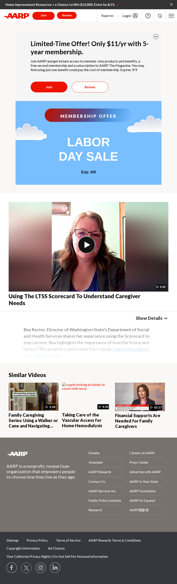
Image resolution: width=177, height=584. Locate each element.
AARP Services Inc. (102, 491)
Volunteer (95, 462)
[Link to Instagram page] (40, 567)
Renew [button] (67, 15)
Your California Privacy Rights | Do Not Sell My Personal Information (57, 556)
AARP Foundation (143, 491)
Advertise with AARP (145, 472)
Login (127, 16)
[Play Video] (86, 244)
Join (49, 87)
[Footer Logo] (36, 453)
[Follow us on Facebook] (11, 567)
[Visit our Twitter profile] (26, 567)
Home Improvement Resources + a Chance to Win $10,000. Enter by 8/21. (60, 4)
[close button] (155, 36)
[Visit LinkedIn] (55, 567)
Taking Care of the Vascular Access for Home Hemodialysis (82, 420)
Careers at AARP (142, 453)
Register (107, 15)
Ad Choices (56, 548)
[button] (160, 16)
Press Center (139, 462)
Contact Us (96, 481)
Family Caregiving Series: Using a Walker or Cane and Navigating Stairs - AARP (33, 423)
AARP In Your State (144, 481)
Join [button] (43, 15)
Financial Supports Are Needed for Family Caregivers (137, 421)
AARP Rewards (99, 472)
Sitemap (12, 540)
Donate (94, 453)
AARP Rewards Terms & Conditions (114, 540)
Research (95, 510)
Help (147, 15)
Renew (90, 87)
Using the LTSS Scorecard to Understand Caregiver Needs (74, 300)
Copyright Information (23, 548)
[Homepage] (17, 15)
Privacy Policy (37, 540)
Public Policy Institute (104, 500)
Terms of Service (68, 540)
